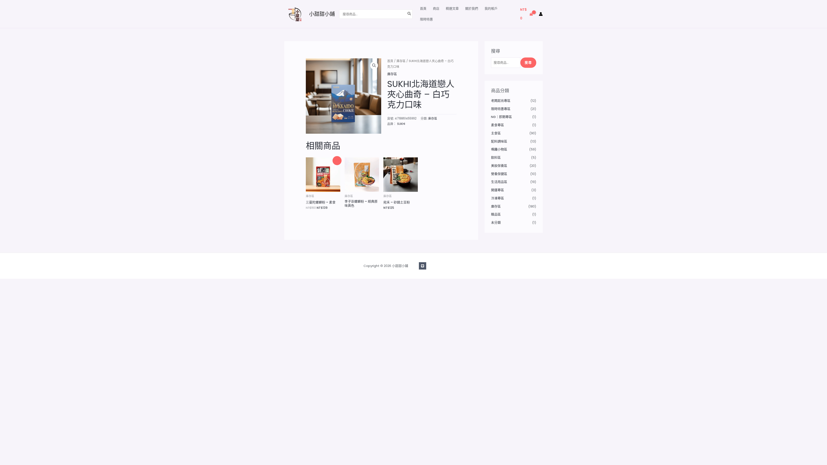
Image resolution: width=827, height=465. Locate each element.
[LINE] (422, 266)
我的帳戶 (491, 8)
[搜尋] (409, 14)
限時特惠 (426, 19)
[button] (374, 65)
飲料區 (496, 157)
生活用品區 (499, 182)
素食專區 (497, 125)
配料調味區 (499, 141)
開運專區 (497, 190)
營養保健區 (499, 174)
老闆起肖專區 (500, 100)
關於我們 (471, 8)
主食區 (496, 133)
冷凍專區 (497, 198)
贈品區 (496, 214)
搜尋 (528, 62)
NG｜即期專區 (501, 117)
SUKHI (401, 124)
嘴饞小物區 (499, 149)
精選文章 (452, 8)
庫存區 (401, 61)
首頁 (423, 8)
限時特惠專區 (500, 109)
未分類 (496, 222)
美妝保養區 (499, 165)
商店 (436, 8)
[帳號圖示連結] (541, 14)
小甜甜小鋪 (322, 13)
